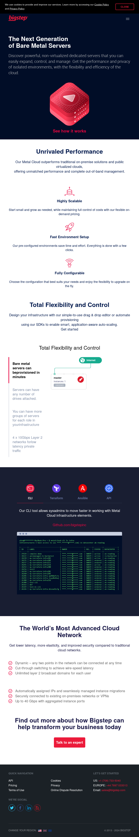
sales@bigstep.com (113, 790)
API (10, 780)
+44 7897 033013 (116, 785)
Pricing (12, 785)
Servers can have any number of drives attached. (26, 394)
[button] (30, 488)
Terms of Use (16, 790)
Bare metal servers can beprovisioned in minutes (26, 370)
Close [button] (125, 6)
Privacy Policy (17, 8)
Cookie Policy (101, 4)
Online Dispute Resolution (67, 790)
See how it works (69, 131)
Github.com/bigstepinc (69, 524)
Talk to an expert (69, 742)
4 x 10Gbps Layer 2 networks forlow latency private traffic (27, 444)
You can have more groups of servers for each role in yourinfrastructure (27, 418)
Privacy (55, 785)
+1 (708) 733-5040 (109, 780)
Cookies (56, 780)
